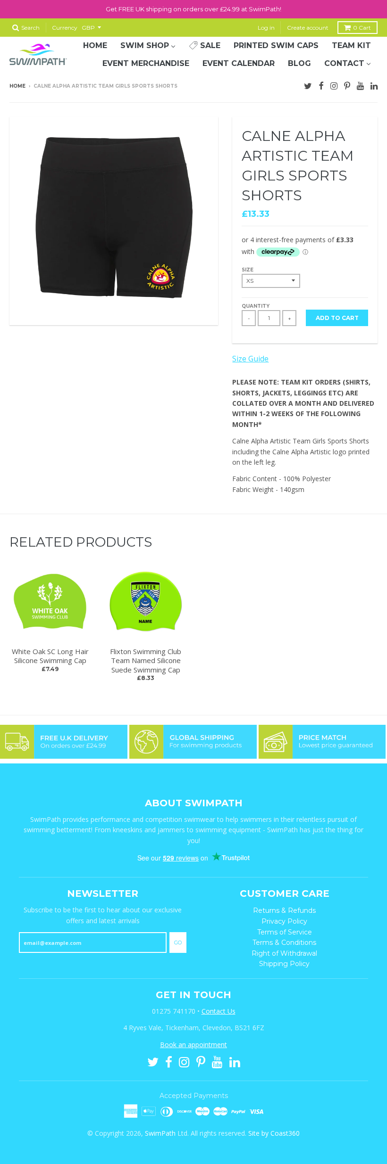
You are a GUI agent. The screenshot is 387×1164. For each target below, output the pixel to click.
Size (247, 270)
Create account (307, 27)
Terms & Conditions (284, 942)
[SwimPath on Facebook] (321, 85)
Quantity (255, 306)
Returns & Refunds (284, 910)
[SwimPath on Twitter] (308, 85)
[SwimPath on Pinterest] (347, 85)
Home (17, 86)
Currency (64, 27)
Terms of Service (284, 932)
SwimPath (160, 1133)
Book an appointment (193, 1044)
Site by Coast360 (274, 1133)
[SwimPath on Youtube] (360, 85)
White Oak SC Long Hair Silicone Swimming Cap (50, 656)
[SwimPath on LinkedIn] (374, 85)
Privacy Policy (284, 921)
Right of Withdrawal (284, 953)
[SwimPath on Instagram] (333, 85)
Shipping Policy (284, 963)
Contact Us (219, 1011)
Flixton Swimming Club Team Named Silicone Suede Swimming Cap (145, 660)
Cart (362, 27)
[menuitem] (95, 46)
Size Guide (250, 358)
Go (178, 942)
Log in (266, 27)
